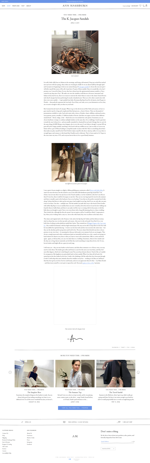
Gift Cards (5, 446)
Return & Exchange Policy (8, 440)
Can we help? (126, 6)
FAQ (3, 435)
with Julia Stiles (96, 190)
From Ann (16, 6)
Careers (4, 451)
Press (28, 440)
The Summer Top (75, 392)
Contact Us (5, 433)
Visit (23, 6)
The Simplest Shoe (34, 392)
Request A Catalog (7, 444)
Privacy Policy (70, 457)
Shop (9, 6)
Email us (28, 422)
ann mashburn (62, 457)
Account (134, 6)
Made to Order (30, 438)
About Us (29, 433)
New (3, 6)
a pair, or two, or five (88, 263)
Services (4, 449)
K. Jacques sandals (84, 87)
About (28, 6)
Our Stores (29, 435)
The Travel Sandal (115, 392)
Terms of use (91, 457)
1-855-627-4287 (127, 422)
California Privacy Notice (81, 457)
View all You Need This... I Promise (75, 408)
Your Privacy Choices (77, 459)
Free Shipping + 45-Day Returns (78, 422)
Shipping (4, 438)
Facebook (29, 444)
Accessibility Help (6, 453)
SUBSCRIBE (133, 441)
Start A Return (6, 442)
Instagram (29, 442)
